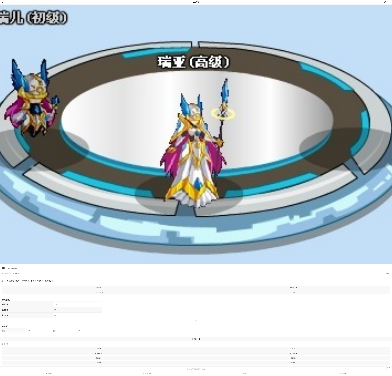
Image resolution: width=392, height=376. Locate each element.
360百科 (196, 2)
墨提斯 (98, 348)
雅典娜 (293, 363)
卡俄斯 (293, 292)
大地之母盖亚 (98, 292)
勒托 (293, 348)
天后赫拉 (293, 358)
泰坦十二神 (293, 288)
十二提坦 (98, 358)
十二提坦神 (293, 353)
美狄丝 (98, 363)
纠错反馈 (344, 373)
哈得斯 (98, 288)
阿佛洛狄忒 (98, 353)
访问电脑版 (148, 373)
